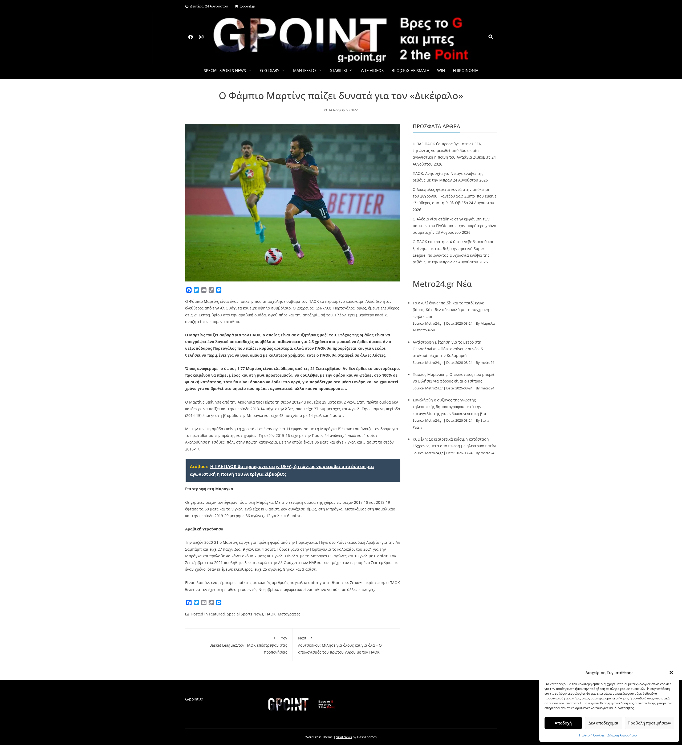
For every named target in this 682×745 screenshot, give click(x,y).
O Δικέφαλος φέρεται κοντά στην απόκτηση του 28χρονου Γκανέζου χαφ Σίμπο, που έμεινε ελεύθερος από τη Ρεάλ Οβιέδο (454, 196)
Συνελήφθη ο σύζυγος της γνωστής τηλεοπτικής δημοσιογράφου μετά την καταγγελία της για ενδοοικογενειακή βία (449, 406)
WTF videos (372, 70)
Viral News (344, 737)
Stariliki (338, 70)
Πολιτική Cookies (592, 735)
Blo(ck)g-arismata (410, 70)
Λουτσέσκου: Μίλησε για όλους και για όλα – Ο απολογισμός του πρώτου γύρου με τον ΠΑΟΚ (340, 644)
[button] (671, 672)
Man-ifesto (304, 70)
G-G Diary (269, 70)
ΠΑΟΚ (270, 614)
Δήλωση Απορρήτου (622, 735)
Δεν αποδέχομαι (603, 723)
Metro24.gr (434, 323)
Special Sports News (225, 70)
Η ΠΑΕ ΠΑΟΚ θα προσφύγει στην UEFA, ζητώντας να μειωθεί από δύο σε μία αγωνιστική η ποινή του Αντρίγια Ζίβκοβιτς (451, 150)
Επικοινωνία (465, 70)
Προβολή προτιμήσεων (649, 723)
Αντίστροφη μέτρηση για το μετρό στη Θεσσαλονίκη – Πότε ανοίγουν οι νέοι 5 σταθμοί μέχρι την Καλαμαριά (448, 349)
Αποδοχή (563, 723)
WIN (441, 70)
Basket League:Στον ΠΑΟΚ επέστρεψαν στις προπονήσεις (248, 644)
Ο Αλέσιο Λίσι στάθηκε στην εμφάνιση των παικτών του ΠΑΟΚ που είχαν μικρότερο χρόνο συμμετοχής (454, 225)
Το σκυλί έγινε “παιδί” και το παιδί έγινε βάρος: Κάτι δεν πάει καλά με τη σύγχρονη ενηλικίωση (451, 309)
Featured (217, 614)
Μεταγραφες (289, 614)
